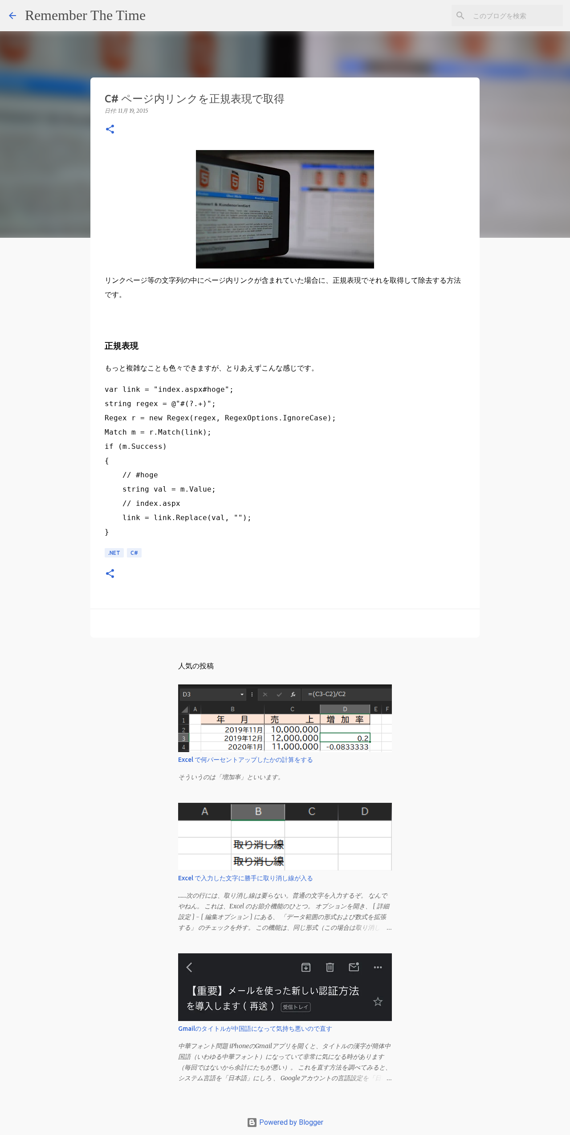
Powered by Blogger (290, 1122)
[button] (110, 130)
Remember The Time (85, 15)
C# (134, 553)
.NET (114, 553)
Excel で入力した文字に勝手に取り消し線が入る (245, 878)
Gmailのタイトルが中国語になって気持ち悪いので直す (255, 1028)
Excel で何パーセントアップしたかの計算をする (245, 759)
